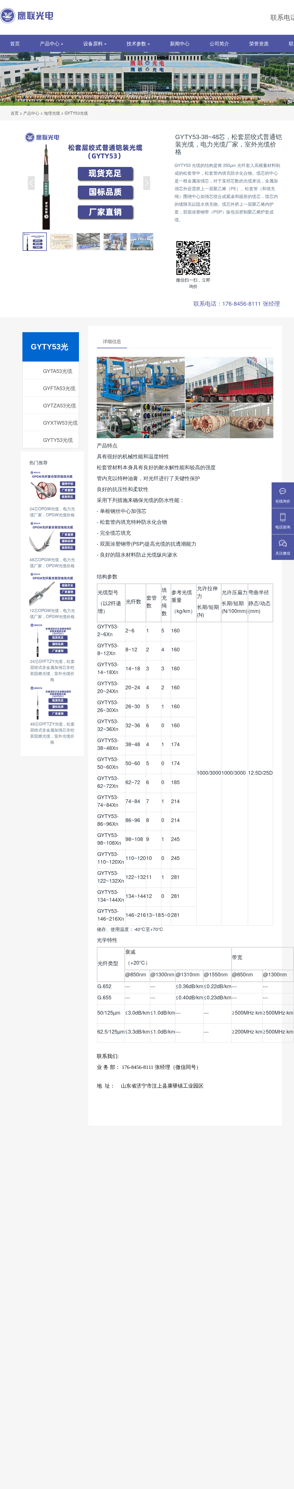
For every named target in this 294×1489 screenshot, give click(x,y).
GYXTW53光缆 (60, 422)
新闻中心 (179, 43)
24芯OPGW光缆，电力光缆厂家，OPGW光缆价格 (52, 512)
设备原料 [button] (93, 43)
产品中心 (31, 113)
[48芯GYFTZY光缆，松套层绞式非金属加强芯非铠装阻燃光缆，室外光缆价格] (52, 702)
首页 (15, 43)
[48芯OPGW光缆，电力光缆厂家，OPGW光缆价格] (52, 538)
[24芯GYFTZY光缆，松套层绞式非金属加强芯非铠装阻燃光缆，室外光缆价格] (52, 639)
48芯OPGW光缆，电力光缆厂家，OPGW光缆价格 (52, 562)
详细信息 (112, 341)
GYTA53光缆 (57, 370)
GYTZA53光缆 (59, 405)
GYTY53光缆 (76, 113)
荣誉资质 (259, 43)
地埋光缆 (52, 113)
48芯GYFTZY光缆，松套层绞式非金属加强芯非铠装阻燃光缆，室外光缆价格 (52, 733)
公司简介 (219, 43)
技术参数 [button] (137, 43)
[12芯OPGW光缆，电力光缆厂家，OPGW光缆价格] (52, 589)
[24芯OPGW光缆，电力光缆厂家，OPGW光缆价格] (52, 487)
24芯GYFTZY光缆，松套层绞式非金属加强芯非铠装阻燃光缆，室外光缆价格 (52, 670)
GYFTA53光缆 (59, 388)
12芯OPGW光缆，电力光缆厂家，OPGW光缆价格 (52, 613)
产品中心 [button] (50, 43)
